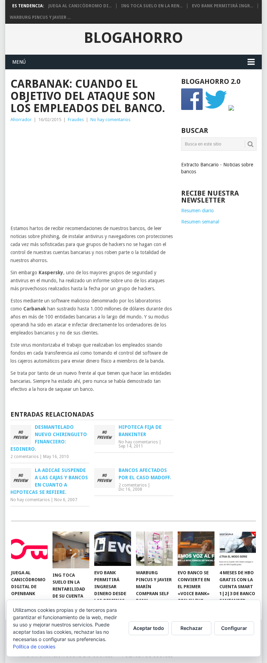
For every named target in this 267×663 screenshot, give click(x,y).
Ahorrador (21, 119)
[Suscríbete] (231, 109)
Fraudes (76, 119)
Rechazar (191, 628)
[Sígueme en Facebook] (192, 109)
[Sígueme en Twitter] (216, 109)
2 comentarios (24, 456)
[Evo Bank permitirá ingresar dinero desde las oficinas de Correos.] (112, 548)
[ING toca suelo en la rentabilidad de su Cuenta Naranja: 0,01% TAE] (70, 549)
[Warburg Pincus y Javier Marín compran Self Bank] (154, 548)
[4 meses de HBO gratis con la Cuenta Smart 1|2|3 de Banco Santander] (237, 548)
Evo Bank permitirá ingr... (222, 5)
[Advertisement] (91, 175)
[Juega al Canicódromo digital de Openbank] (29, 548)
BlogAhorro (133, 38)
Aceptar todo (148, 628)
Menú (19, 62)
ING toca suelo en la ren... (152, 5)
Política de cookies (34, 646)
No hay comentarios (110, 119)
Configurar (234, 628)
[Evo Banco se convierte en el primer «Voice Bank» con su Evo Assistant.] (196, 548)
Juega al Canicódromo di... (80, 5)
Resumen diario (197, 210)
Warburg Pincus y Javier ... (40, 17)
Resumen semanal (200, 221)
